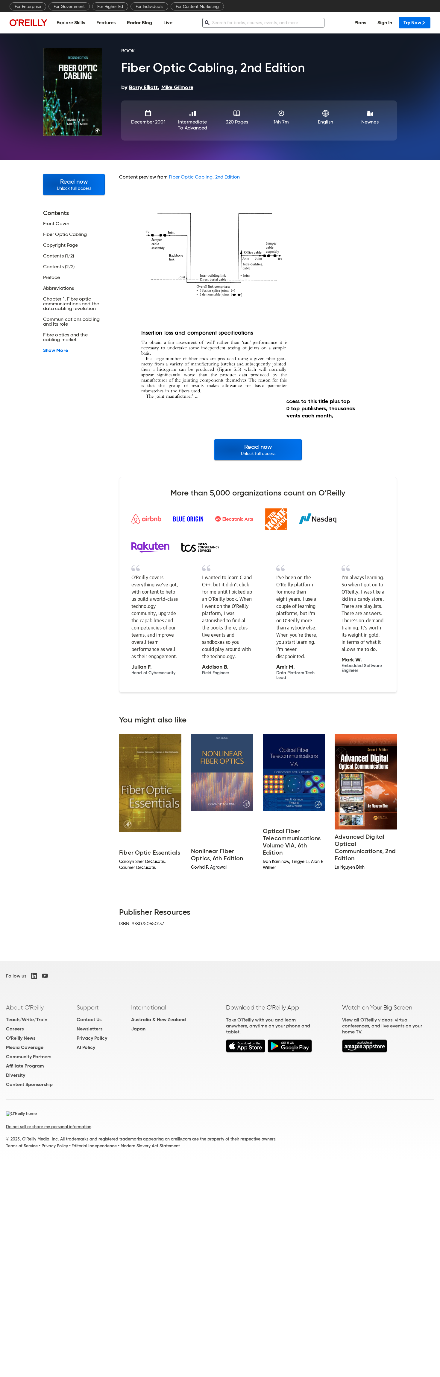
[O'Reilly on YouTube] (45, 976)
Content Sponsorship (29, 1084)
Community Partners (28, 1056)
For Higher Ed (110, 6)
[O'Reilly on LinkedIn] (34, 976)
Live (167, 22)
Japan (138, 1029)
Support (88, 1007)
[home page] (28, 22)
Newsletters (89, 1029)
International (148, 1007)
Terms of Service (22, 1146)
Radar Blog (139, 22)
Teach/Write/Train (26, 1019)
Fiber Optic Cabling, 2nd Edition (204, 177)
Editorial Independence (94, 1146)
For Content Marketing (197, 6)
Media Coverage (24, 1047)
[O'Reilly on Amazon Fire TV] (364, 1051)
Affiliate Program (25, 1066)
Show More (55, 350)
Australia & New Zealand (158, 1019)
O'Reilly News (20, 1038)
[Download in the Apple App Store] (245, 1051)
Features (106, 22)
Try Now (412, 22)
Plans (360, 22)
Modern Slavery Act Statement (150, 1146)
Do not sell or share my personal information (48, 1126)
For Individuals (149, 6)
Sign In (384, 22)
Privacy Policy (92, 1038)
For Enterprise (28, 6)
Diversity (15, 1075)
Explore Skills (71, 22)
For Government (69, 6)
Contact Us (89, 1019)
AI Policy (86, 1047)
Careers (15, 1029)
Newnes (369, 122)
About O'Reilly (25, 1007)
